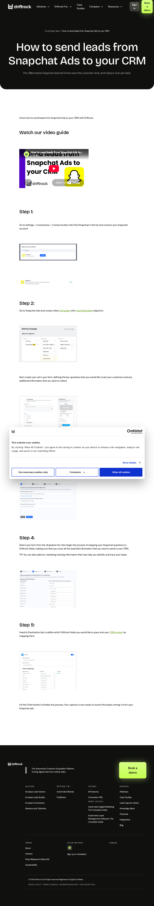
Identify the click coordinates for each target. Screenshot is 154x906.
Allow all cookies (121, 472)
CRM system (116, 632)
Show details (129, 462)
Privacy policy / (35, 884)
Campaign (64, 310)
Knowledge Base (52, 31)
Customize (75, 472)
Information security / (69, 884)
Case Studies (81, 6)
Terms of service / (51, 884)
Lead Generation (84, 310)
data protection (87, 884)
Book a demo (147, 6)
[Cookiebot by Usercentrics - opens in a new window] (129, 431)
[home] (20, 6)
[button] (43, 7)
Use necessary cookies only (33, 472)
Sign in (134, 6)
